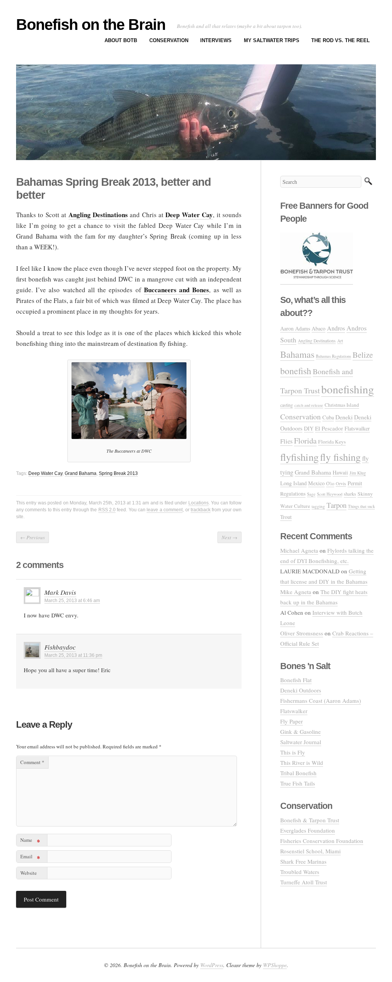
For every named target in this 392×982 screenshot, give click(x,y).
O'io (330, 483)
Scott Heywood (329, 494)
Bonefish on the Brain (90, 24)
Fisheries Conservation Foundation (321, 841)
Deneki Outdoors (300, 690)
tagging (318, 506)
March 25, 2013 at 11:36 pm (73, 655)
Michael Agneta (299, 550)
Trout (286, 516)
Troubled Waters (299, 872)
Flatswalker (357, 428)
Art (340, 341)
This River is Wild (301, 762)
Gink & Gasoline (300, 731)
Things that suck (361, 506)
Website (28, 872)
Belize (363, 354)
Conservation (168, 40)
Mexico (316, 483)
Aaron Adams (295, 328)
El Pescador (329, 428)
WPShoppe (275, 965)
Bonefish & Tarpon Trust (309, 820)
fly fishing (340, 456)
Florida (305, 440)
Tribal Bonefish (298, 773)
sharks (350, 494)
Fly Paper (291, 721)
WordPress (211, 965)
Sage (311, 494)
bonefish (295, 371)
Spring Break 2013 (118, 473)
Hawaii (340, 472)
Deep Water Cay (45, 473)
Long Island (293, 483)
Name (30, 841)
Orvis (341, 483)
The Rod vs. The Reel (340, 40)
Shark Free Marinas (303, 861)
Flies (286, 441)
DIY (309, 428)
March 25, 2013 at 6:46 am (72, 600)
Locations (198, 503)
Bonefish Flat (296, 680)
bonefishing (347, 388)
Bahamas (297, 354)
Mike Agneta (295, 592)
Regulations (292, 493)
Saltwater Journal (300, 742)
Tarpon (336, 505)
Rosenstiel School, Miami (310, 851)
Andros (336, 328)
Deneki (344, 417)
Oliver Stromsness (301, 633)
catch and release (308, 405)
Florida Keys (332, 441)
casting (286, 405)
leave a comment (165, 509)
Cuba (328, 417)
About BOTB (121, 40)
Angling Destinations (317, 341)
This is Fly (292, 752)
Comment (32, 762)
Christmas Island (342, 404)
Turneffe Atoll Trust (303, 882)
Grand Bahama (80, 473)
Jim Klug (358, 473)
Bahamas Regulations (333, 356)
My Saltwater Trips (271, 40)
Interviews (216, 40)
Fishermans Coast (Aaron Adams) (320, 700)
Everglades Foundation (307, 830)
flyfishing (299, 457)
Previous (32, 537)
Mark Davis (60, 592)
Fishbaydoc (60, 647)
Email (30, 858)
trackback (201, 509)
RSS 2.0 (107, 509)
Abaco (318, 328)
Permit (355, 483)
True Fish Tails (297, 783)
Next (229, 537)
